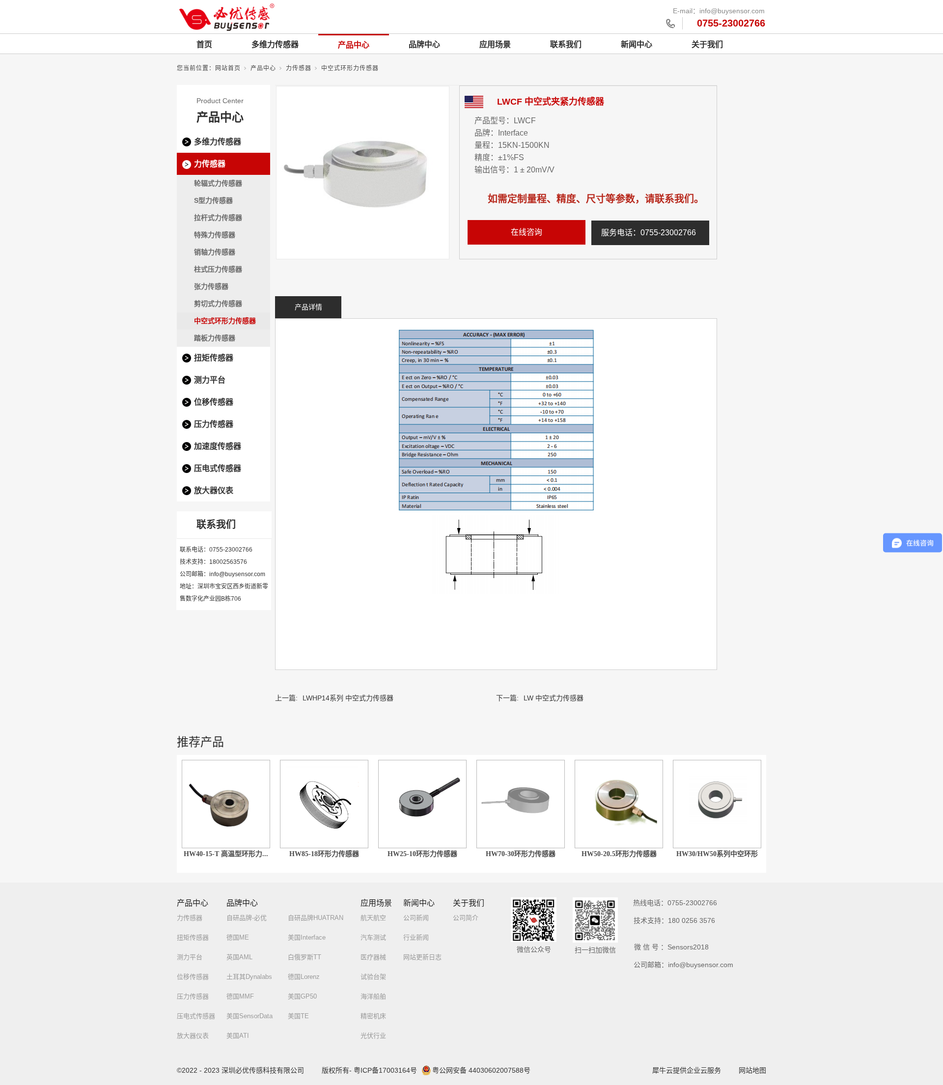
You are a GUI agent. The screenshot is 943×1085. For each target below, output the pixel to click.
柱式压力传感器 (218, 269)
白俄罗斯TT (304, 957)
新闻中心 (636, 44)
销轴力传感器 (214, 252)
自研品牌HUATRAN (315, 917)
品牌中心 (424, 44)
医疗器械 (373, 957)
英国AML (239, 957)
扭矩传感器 (213, 358)
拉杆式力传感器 (218, 218)
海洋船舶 (373, 996)
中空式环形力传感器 (350, 68)
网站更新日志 (422, 957)
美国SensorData (249, 1016)
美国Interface (307, 937)
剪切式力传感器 (218, 303)
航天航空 (373, 917)
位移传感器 (213, 402)
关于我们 (707, 44)
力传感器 (298, 68)
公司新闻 (416, 917)
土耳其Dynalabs (249, 976)
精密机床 (373, 1016)
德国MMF (240, 996)
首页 (204, 44)
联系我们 (566, 44)
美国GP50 (302, 996)
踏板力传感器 (214, 338)
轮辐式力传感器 (218, 183)
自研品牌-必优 (246, 917)
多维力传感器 (275, 44)
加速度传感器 (217, 446)
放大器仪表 (213, 490)
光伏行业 (373, 1035)
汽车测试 (373, 937)
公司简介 (465, 917)
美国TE (298, 1016)
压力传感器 (213, 424)
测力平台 (209, 380)
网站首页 (228, 68)
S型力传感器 (213, 200)
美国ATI (237, 1035)
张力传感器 (211, 286)
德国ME (237, 937)
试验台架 (373, 976)
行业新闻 (416, 937)
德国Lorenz (304, 976)
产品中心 (353, 45)
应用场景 (495, 44)
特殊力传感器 (214, 235)
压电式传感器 (217, 468)
